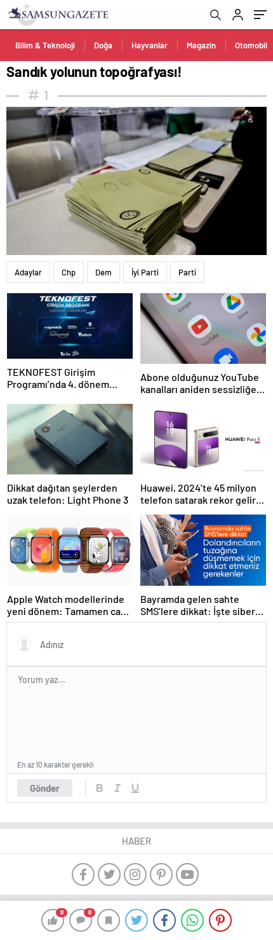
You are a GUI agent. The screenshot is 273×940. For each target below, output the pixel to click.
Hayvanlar (149, 45)
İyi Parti (145, 272)
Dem (103, 272)
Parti (187, 272)
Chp (69, 272)
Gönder (45, 788)
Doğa (103, 45)
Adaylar (28, 272)
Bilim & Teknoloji (45, 45)
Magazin (201, 45)
